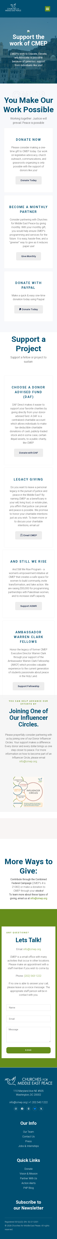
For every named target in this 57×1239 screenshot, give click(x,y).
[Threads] (28, 1109)
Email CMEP (30, 535)
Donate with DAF (28, 453)
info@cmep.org (28, 761)
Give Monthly (28, 256)
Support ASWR (28, 606)
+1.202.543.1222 (38, 1102)
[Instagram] (16, 1109)
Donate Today (29, 180)
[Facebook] (22, 1109)
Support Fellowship (28, 686)
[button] (47, 8)
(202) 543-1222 (32, 975)
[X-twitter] (41, 1109)
